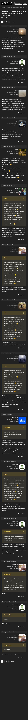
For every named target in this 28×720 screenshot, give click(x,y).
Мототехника (20, 7)
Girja (2, 17)
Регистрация (18, 3)
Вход (25, 3)
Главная (3, 7)
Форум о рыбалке (11, 7)
